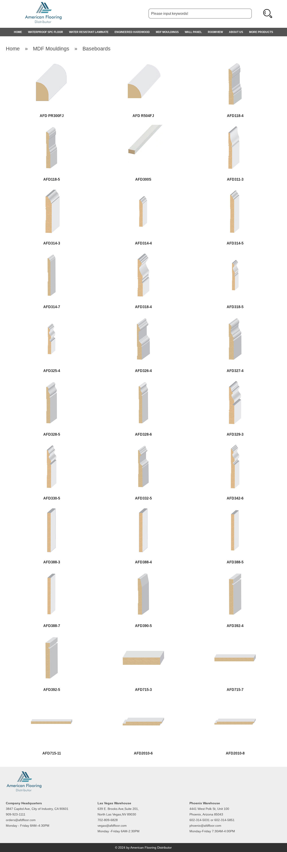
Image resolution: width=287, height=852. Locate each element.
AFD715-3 (143, 690)
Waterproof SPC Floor (45, 32)
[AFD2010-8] (235, 701)
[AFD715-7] (235, 637)
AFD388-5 (235, 562)
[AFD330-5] (51, 446)
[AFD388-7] (51, 574)
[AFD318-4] (143, 255)
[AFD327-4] (235, 318)
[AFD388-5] (235, 510)
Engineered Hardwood (132, 32)
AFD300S (143, 179)
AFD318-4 (143, 307)
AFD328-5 (51, 434)
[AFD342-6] (235, 446)
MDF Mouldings (167, 32)
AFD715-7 (235, 690)
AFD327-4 (235, 371)
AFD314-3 (51, 243)
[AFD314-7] (51, 255)
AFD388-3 (51, 562)
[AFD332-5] (143, 446)
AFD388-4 (143, 562)
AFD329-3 (235, 434)
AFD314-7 (51, 307)
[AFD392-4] (235, 574)
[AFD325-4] (51, 318)
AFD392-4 (235, 626)
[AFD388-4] (143, 510)
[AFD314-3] (51, 191)
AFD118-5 (51, 179)
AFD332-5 (143, 498)
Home (13, 49)
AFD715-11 (51, 753)
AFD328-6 (143, 434)
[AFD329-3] (235, 382)
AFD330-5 (51, 498)
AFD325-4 (51, 371)
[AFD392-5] (51, 637)
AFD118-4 (235, 116)
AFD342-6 (235, 498)
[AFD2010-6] (143, 701)
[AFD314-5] (235, 191)
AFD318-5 (235, 307)
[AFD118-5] (51, 127)
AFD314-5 (235, 243)
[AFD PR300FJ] (51, 63)
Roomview (215, 32)
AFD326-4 (143, 371)
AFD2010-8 (235, 753)
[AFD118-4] (235, 63)
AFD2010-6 (143, 753)
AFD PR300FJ (52, 116)
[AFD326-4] (143, 318)
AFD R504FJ (143, 116)
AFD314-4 (143, 243)
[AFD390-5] (143, 574)
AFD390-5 (143, 626)
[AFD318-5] (235, 255)
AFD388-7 (51, 626)
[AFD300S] (143, 127)
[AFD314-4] (143, 191)
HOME (18, 32)
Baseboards (97, 49)
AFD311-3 (235, 179)
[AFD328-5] (51, 382)
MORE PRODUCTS (261, 32)
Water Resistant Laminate (89, 32)
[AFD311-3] (235, 127)
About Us (236, 32)
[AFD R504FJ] (143, 63)
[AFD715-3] (143, 637)
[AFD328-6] (143, 382)
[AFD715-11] (51, 701)
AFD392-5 (51, 690)
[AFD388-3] (51, 510)
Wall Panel (193, 32)
